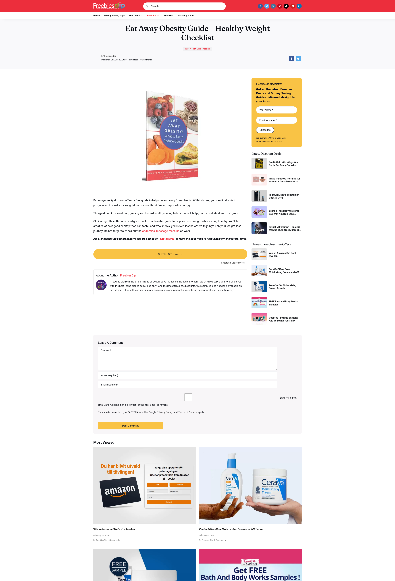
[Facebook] (291, 58)
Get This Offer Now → (170, 254)
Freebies (206, 49)
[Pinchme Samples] (259, 314)
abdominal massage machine (161, 231)
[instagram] (273, 6)
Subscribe (265, 130)
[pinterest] (279, 6)
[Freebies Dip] (109, 2)
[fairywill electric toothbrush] (259, 191)
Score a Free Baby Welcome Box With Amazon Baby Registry (284, 212)
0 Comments (146, 60)
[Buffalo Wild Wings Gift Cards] (259, 158)
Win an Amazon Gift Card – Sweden (283, 255)
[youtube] (292, 6)
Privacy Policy (165, 412)
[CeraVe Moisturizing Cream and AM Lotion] (259, 265)
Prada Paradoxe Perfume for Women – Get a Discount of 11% (284, 180)
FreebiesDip (128, 275)
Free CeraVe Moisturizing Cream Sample (282, 287)
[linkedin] (299, 6)
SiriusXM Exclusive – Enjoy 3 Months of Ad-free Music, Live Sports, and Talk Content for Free (285, 228)
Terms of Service (187, 412)
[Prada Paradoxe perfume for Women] (259, 175)
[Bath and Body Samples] (259, 298)
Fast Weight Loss (193, 49)
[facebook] (260, 6)
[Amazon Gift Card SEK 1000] (259, 249)
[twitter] (266, 6)
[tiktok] (286, 6)
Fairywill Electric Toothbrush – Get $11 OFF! (285, 196)
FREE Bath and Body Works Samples (283, 303)
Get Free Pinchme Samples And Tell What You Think (283, 319)
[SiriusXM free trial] (259, 223)
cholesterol (167, 238)
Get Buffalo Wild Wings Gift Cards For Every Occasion (283, 164)
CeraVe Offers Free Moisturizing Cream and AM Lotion (284, 271)
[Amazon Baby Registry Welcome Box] (259, 207)
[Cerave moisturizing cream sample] (259, 281)
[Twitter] (298, 58)
